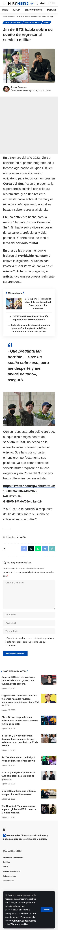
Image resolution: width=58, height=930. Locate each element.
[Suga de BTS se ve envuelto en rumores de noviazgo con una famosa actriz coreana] (48, 680)
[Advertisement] (29, 125)
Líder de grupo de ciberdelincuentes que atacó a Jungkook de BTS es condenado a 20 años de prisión (30, 328)
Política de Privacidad (24, 920)
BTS (19, 537)
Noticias (17, 22)
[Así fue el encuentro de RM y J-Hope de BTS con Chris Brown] (48, 760)
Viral (46, 22)
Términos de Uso (19, 924)
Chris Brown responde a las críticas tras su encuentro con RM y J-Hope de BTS (20, 720)
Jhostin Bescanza (19, 87)
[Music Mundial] (21, 3)
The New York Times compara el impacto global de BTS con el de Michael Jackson (19, 809)
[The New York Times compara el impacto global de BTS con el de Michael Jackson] (48, 809)
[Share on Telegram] (45, 548)
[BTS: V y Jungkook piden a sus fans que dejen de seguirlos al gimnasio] (48, 775)
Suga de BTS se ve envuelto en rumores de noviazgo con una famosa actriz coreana (18, 680)
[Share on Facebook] (24, 548)
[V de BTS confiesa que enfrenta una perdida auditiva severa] (48, 793)
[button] (47, 909)
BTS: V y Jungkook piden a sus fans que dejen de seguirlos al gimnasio (18, 775)
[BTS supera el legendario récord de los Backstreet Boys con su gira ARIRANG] (14, 303)
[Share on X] (31, 548)
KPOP (7, 22)
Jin (24, 537)
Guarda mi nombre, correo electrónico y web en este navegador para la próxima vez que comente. (30, 642)
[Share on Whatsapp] (38, 548)
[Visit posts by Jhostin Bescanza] (6, 89)
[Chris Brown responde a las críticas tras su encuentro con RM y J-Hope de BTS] (48, 720)
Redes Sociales (32, 22)
